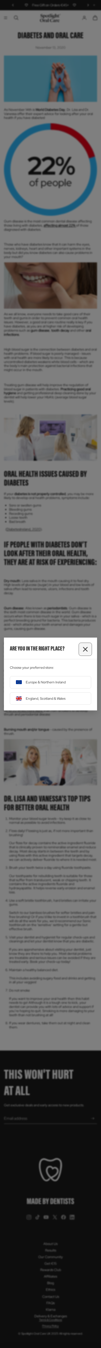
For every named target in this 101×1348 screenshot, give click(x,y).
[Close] (85, 649)
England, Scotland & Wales (45, 698)
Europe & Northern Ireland (46, 682)
